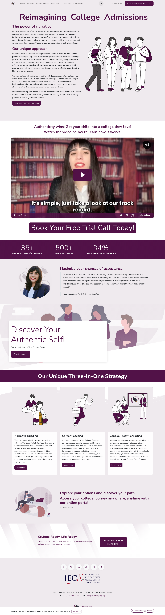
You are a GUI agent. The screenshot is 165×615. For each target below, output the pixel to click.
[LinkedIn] (79, 567)
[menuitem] (22, 3)
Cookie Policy (76, 611)
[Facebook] (64, 567)
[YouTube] (86, 567)
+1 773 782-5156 (114, 3)
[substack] (101, 567)
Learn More (20, 467)
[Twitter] (71, 567)
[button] (101, 3)
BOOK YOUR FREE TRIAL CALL (139, 3)
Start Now (19, 354)
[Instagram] (94, 567)
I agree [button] (149, 611)
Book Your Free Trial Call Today (26, 103)
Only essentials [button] (138, 611)
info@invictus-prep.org (96, 595)
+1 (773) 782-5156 (71, 595)
